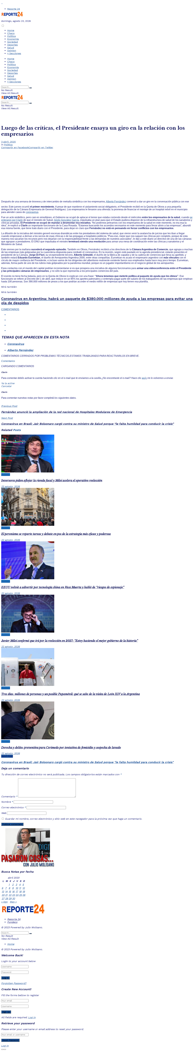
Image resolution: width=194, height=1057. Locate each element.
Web (3, 813)
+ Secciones (14, 53)
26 (23, 895)
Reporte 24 (13, 8)
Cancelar (6, 386)
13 (3, 891)
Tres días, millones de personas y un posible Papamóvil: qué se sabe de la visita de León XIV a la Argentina (70, 694)
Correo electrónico (13, 807)
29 (10, 898)
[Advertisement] (97, 171)
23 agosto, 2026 (10, 486)
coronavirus (32, 212)
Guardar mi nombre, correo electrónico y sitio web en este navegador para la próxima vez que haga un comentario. (73, 818)
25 (20, 895)
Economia (13, 39)
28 (6, 898)
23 (13, 895)
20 (3, 895)
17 (17, 891)
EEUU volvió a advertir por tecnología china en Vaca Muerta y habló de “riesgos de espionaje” (62, 587)
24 (17, 895)
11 (20, 888)
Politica (11, 36)
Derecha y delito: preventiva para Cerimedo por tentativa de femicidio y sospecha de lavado (61, 747)
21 (6, 895)
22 (10, 895)
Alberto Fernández (116, 201)
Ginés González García (66, 220)
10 (17, 888)
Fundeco (12, 922)
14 (6, 891)
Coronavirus (15, 344)
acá (144, 378)
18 (20, 891)
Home (10, 30)
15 (10, 891)
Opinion (11, 50)
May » (13, 901)
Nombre (7, 801)
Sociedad (12, 41)
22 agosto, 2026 (10, 539)
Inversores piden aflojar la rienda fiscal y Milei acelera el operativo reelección (51, 480)
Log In (32, 1017)
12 (23, 888)
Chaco (11, 33)
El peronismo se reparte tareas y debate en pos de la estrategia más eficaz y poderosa (56, 534)
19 (23, 891)
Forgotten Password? (13, 983)
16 (13, 891)
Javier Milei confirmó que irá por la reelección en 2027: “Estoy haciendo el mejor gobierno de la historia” (69, 640)
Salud (10, 47)
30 (13, 898)
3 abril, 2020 (8, 141)
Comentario (9, 796)
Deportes (12, 44)
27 (3, 898)
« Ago (4, 901)
